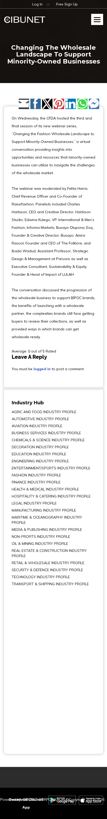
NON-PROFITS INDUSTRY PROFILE (41, 536)
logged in (42, 369)
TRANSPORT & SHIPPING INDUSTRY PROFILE (50, 584)
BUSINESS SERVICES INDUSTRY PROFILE (46, 433)
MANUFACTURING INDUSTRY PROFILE (44, 510)
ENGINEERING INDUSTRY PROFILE (40, 461)
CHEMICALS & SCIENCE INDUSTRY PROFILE (48, 440)
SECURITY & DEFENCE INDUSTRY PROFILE (47, 570)
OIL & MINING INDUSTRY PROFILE (40, 543)
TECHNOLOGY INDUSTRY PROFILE (41, 577)
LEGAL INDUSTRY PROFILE (34, 503)
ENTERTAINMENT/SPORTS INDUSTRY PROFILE (51, 468)
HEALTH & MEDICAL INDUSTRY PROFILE (45, 489)
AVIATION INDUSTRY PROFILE (37, 426)
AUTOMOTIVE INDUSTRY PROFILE (40, 419)
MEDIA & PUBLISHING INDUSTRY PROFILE (47, 529)
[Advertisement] (27, 666)
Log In (37, 4)
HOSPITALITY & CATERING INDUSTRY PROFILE (51, 496)
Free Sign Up (67, 4)
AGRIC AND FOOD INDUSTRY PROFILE (44, 412)
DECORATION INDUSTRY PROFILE (40, 447)
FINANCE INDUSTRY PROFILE (36, 482)
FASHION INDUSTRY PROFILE (36, 475)
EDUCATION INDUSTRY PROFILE (39, 454)
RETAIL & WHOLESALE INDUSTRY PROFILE (48, 562)
